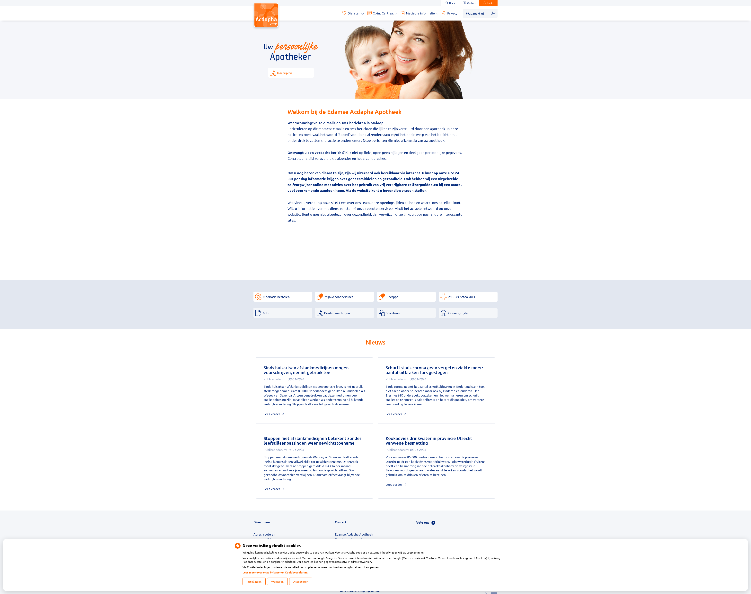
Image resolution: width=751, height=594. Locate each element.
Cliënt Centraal (383, 13)
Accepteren (300, 581)
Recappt (392, 297)
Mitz (266, 313)
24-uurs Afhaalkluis (461, 297)
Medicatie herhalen (276, 297)
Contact (471, 2)
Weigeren (277, 581)
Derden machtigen (337, 313)
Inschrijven (284, 73)
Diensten (354, 13)
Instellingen (254, 581)
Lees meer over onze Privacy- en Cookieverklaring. (275, 572)
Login (490, 2)
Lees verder (278, 414)
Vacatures (393, 313)
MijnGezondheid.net (339, 297)
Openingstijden (459, 313)
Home (452, 2)
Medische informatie (420, 13)
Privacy (452, 13)
